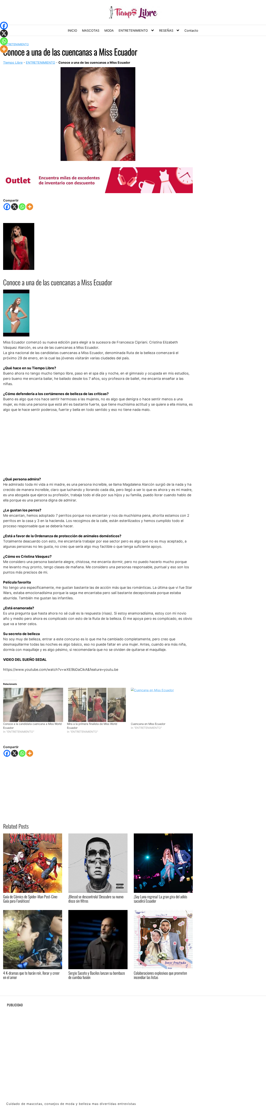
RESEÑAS (166, 30)
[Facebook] (7, 206)
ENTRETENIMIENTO (133, 30)
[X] (14, 206)
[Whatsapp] (22, 206)
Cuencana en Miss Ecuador (148, 723)
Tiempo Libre (13, 62)
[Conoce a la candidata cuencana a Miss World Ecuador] (33, 705)
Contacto (191, 30)
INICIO (72, 30)
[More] (29, 206)
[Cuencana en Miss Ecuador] (161, 705)
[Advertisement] (98, 444)
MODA (109, 30)
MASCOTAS (90, 30)
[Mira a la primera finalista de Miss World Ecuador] (97, 705)
